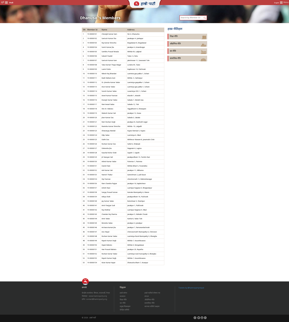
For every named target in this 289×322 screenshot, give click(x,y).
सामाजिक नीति (175, 58)
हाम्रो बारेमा (123, 293)
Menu (285, 2)
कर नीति (173, 51)
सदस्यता (122, 296)
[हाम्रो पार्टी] (144, 3)
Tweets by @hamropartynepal (191, 288)
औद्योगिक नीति (175, 44)
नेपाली (11, 3)
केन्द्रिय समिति (124, 310)
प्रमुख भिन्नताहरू (125, 306)
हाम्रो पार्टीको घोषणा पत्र (152, 293)
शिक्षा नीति (174, 36)
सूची (2, 2)
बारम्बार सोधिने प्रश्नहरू (152, 306)
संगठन (146, 296)
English (276, 3)
